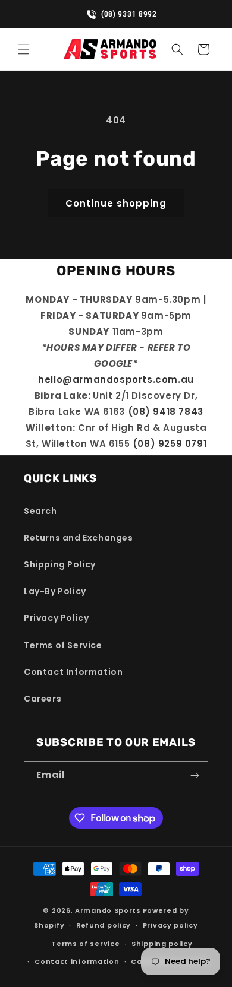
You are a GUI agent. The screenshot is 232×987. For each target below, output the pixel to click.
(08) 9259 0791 (169, 443)
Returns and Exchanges (78, 538)
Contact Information (73, 672)
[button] (24, 49)
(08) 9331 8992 (122, 14)
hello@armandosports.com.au (116, 379)
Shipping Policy (60, 564)
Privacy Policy (56, 618)
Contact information (77, 961)
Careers (42, 698)
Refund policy (103, 925)
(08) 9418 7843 (165, 411)
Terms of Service (63, 645)
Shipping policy (162, 943)
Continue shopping (116, 203)
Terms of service (85, 943)
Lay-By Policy (55, 591)
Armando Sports (108, 910)
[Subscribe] (194, 775)
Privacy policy (170, 925)
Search (40, 511)
